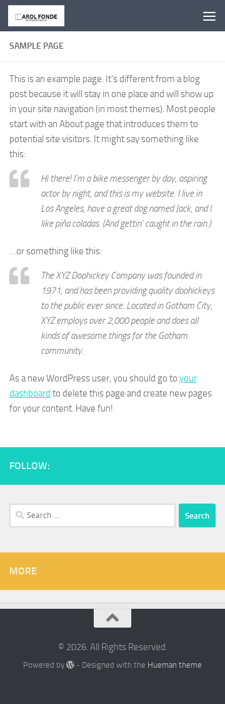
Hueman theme (175, 665)
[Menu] (209, 15)
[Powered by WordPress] (70, 665)
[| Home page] (45, 15)
